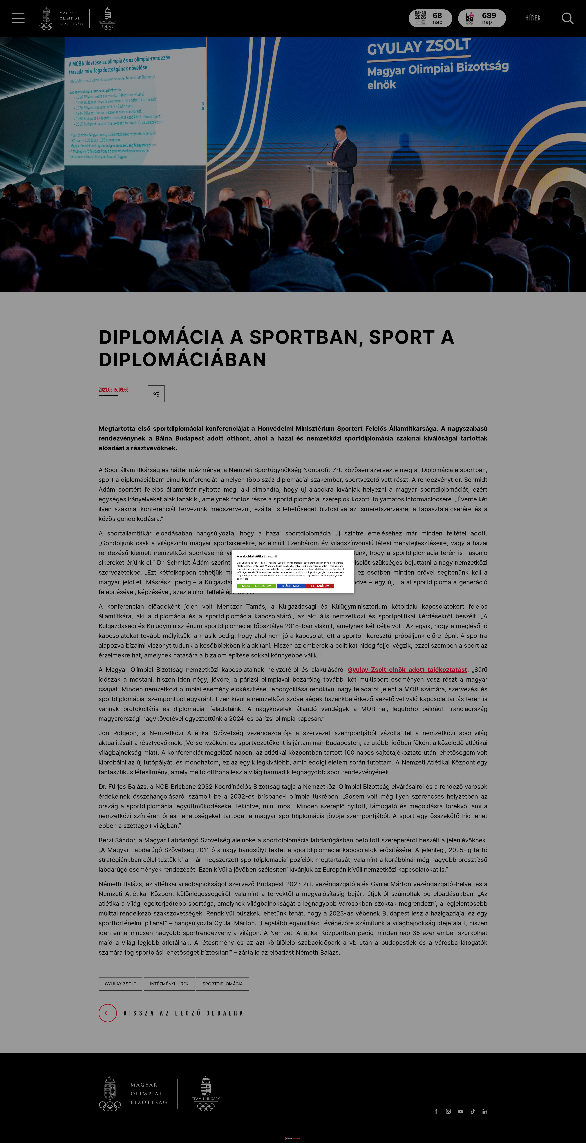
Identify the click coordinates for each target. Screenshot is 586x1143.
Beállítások (291, 586)
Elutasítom (320, 586)
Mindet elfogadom (256, 586)
